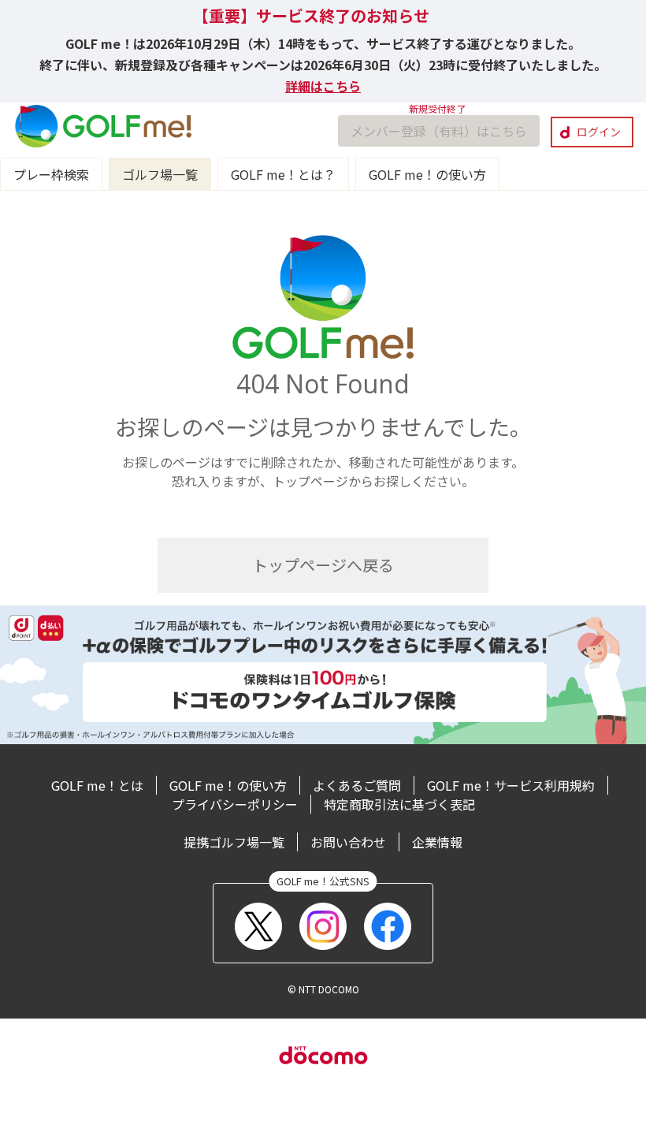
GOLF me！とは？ (283, 174)
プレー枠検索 (51, 174)
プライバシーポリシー (235, 804)
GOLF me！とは (97, 785)
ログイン (599, 132)
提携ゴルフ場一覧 (234, 841)
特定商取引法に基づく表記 (399, 804)
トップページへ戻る (323, 564)
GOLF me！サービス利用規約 (511, 785)
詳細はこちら (323, 85)
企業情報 (437, 841)
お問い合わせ (348, 841)
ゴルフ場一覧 (160, 174)
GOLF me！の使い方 (427, 174)
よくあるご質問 (357, 785)
